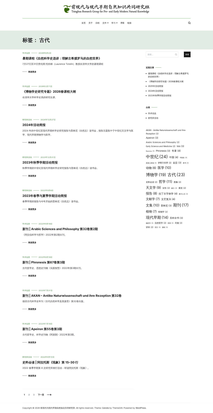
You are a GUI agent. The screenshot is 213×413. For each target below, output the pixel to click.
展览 (182, 188)
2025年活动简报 (155, 86)
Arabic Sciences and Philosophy (162, 142)
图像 (177, 182)
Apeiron (152, 137)
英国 (170, 223)
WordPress (141, 408)
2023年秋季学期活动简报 (40, 162)
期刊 (181, 205)
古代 (176, 174)
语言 (158, 227)
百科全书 (176, 218)
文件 (104, 23)
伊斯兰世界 (164, 163)
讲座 (149, 227)
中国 (173, 157)
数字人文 (183, 194)
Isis (180, 146)
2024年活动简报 (33, 125)
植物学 (163, 212)
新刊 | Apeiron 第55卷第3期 (42, 329)
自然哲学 (160, 223)
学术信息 (26, 53)
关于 (91, 23)
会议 (177, 162)
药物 (178, 223)
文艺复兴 (168, 199)
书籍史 (183, 158)
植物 (151, 211)
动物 (151, 168)
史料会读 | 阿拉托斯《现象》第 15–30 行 (50, 362)
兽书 (186, 163)
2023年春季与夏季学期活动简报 (44, 196)
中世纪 (157, 156)
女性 (166, 188)
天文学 (153, 187)
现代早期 (157, 217)
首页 (84, 23)
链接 (129, 23)
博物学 (156, 174)
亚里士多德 (151, 163)
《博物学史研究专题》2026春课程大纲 (49, 91)
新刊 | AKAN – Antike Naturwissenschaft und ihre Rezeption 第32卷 (72, 295)
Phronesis (163, 150)
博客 (122, 23)
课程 (165, 227)
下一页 (41, 394)
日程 (97, 23)
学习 (113, 23)
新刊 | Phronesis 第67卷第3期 (43, 262)
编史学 (149, 223)
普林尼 (166, 205)
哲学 (165, 181)
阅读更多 (32, 71)
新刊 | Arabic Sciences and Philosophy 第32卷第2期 (60, 229)
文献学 (153, 199)
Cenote (105, 408)
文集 (152, 205)
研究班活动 (27, 120)
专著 (176, 150)
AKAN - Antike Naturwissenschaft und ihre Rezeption (165, 132)
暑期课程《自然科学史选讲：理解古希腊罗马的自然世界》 (62, 58)
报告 (151, 193)
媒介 (174, 188)
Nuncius (150, 151)
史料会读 (151, 182)
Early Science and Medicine (160, 146)
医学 (164, 168)
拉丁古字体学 (168, 193)
